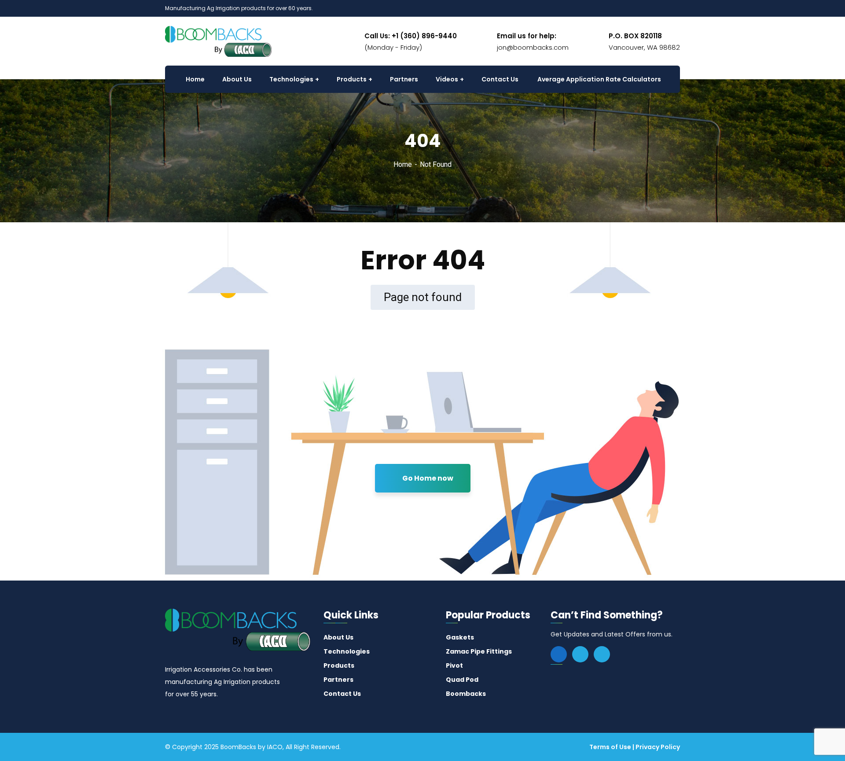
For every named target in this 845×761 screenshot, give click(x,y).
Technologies (346, 651)
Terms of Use (610, 747)
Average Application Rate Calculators (599, 79)
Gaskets (460, 637)
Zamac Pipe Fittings (479, 651)
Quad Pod (462, 679)
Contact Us (342, 693)
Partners (338, 679)
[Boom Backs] (218, 41)
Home (402, 164)
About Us (338, 637)
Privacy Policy (658, 747)
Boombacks (466, 693)
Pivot (454, 665)
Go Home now (427, 478)
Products (338, 665)
